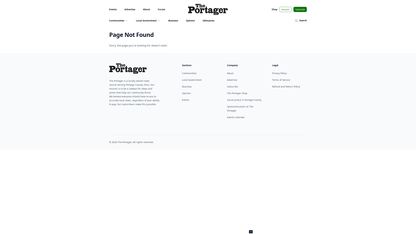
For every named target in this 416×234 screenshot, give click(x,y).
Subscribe (300, 9)
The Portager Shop (237, 93)
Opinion (190, 20)
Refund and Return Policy (286, 86)
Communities (116, 20)
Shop (274, 9)
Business (173, 20)
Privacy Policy (279, 73)
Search (303, 20)
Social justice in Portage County (244, 99)
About (146, 9)
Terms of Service (281, 79)
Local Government (146, 20)
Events (113, 9)
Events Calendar (236, 117)
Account (285, 9)
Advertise (129, 9)
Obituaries (208, 20)
